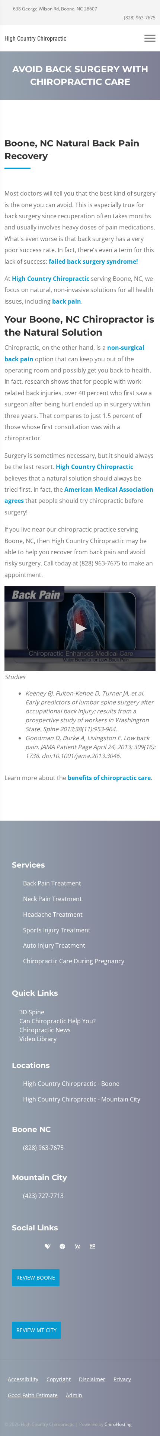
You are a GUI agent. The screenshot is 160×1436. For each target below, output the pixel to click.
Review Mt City (36, 1330)
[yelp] (32, 1246)
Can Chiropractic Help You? (57, 1021)
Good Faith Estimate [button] (33, 1395)
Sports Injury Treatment (56, 930)
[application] (80, 628)
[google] (15, 1246)
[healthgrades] (48, 1246)
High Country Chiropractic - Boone (71, 1084)
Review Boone (35, 1277)
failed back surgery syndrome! (93, 261)
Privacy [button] (122, 1379)
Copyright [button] (59, 1379)
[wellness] (77, 1246)
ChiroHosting (118, 1424)
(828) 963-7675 (139, 18)
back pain (66, 301)
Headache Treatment (53, 915)
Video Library (38, 1039)
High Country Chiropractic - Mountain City (81, 1099)
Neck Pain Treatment (52, 899)
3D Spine (31, 1012)
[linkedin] (108, 1246)
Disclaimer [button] (92, 1379)
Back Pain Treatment (52, 883)
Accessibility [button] (23, 1379)
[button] (80, 628)
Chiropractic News (45, 1030)
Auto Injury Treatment (54, 946)
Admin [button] (74, 1395)
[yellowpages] (92, 1246)
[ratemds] (62, 1246)
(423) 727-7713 (43, 1196)
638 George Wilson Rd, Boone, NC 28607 (54, 9)
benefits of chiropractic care (109, 778)
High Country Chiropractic (50, 279)
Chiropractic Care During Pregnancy (73, 961)
